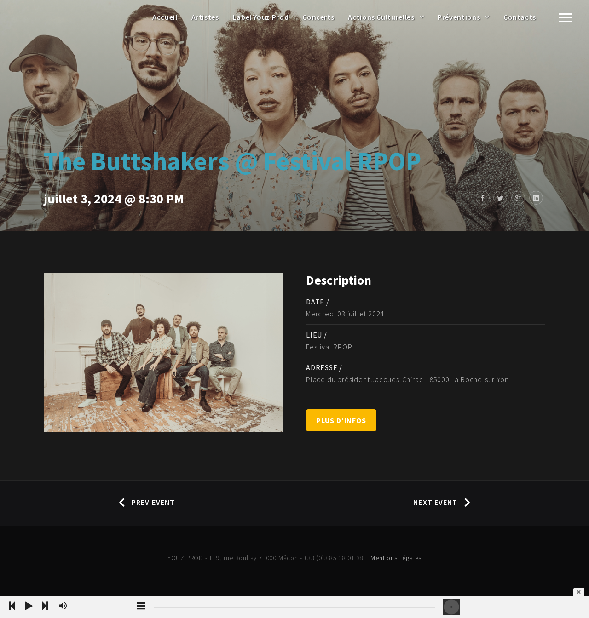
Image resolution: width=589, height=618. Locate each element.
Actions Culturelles (381, 17)
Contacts (519, 17)
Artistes (205, 17)
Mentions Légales (396, 558)
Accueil (164, 17)
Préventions (459, 17)
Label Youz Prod (261, 17)
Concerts (318, 17)
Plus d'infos (341, 420)
